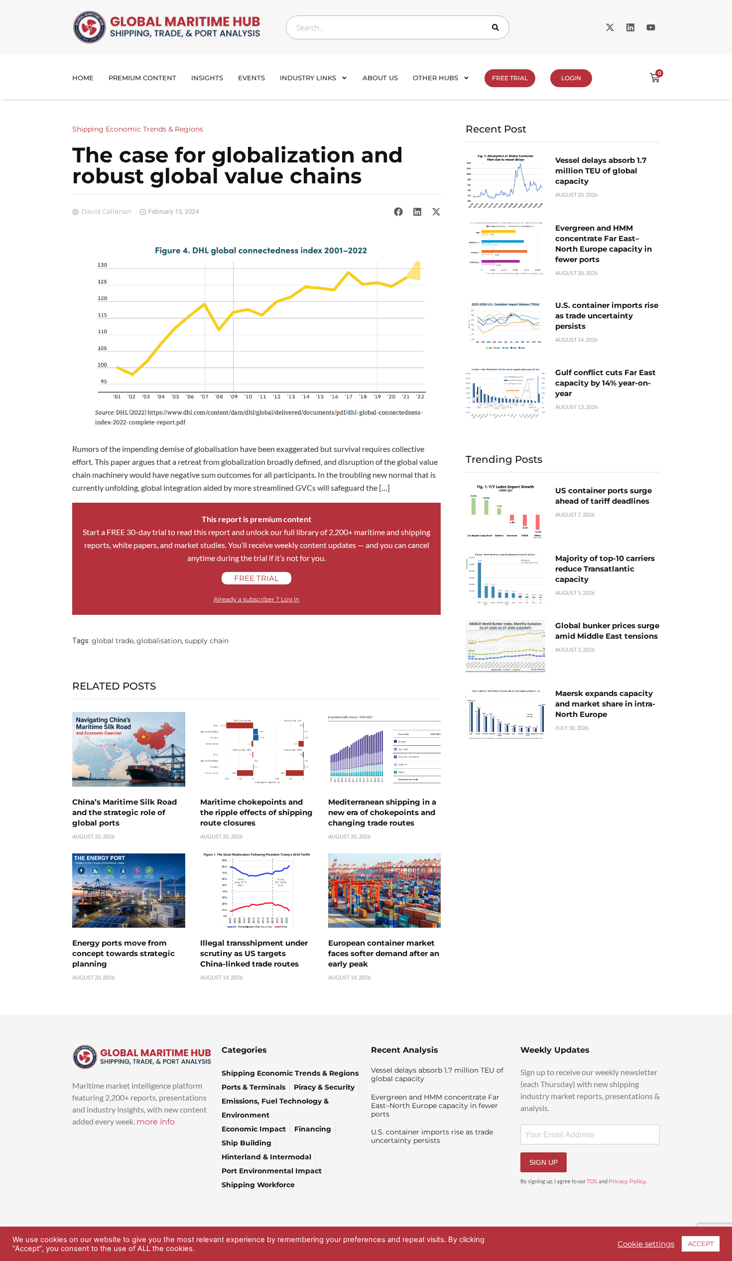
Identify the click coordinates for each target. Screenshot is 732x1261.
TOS (592, 1181)
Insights (207, 78)
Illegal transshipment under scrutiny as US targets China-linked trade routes (254, 953)
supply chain (207, 640)
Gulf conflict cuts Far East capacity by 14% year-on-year (605, 383)
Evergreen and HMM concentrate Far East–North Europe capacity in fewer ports (435, 1106)
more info (155, 1121)
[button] (398, 211)
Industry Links (308, 78)
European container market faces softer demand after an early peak (383, 953)
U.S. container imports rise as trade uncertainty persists (606, 315)
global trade (112, 640)
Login (571, 78)
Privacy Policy (627, 1181)
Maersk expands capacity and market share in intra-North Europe (605, 704)
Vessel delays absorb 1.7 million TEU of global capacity (600, 170)
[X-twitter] (610, 27)
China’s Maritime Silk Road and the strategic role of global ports (124, 812)
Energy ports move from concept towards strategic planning (123, 953)
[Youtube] (651, 27)
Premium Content (142, 78)
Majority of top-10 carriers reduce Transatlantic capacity (605, 569)
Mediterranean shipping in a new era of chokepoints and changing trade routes (382, 812)
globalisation (159, 640)
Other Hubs (435, 78)
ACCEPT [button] (701, 1244)
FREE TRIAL (510, 78)
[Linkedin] (630, 27)
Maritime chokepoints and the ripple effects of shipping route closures (256, 812)
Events (251, 78)
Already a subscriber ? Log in (256, 599)
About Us (380, 78)
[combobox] (397, 27)
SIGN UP (543, 1162)
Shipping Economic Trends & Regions (137, 129)
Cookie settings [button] (645, 1244)
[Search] (497, 27)
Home (83, 78)
